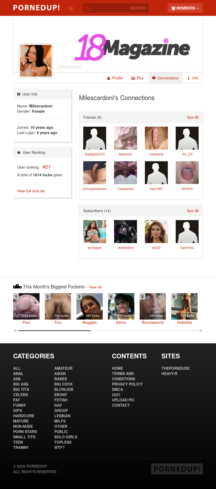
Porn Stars (25, 431)
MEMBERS (185, 8)
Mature (21, 421)
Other (60, 426)
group (61, 410)
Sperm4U (187, 247)
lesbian (62, 415)
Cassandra (126, 188)
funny (19, 405)
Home (117, 368)
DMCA (117, 389)
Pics (140, 77)
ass (17, 378)
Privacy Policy (127, 384)
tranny (20, 447)
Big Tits (21, 389)
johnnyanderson (95, 188)
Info (195, 77)
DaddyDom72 (95, 154)
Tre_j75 (187, 154)
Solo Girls (65, 436)
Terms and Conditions (123, 376)
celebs (20, 394)
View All (95, 286)
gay (58, 405)
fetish (60, 399)
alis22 (156, 247)
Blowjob (63, 389)
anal (18, 373)
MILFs (60, 421)
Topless (62, 442)
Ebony (60, 394)
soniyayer (95, 247)
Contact (121, 405)
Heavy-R (169, 373)
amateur (63, 368)
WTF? (59, 447)
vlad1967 (156, 188)
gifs (17, 410)
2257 (116, 394)
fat (16, 399)
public (61, 431)
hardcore (23, 415)
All (17, 368)
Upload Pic (123, 399)
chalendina (125, 247)
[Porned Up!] (36, 8)
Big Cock (63, 384)
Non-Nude (23, 426)
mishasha (156, 154)
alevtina (187, 188)
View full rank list (31, 190)
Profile (117, 77)
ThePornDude (175, 368)
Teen (18, 442)
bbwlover (125, 154)
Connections (167, 77)
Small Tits (24, 436)
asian (60, 373)
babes (60, 378)
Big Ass (20, 384)
